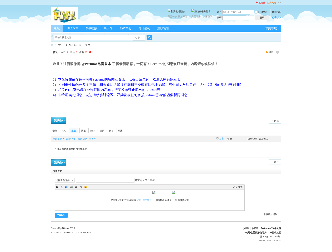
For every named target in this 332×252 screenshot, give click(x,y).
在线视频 (91, 28)
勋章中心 (125, 28)
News (92, 130)
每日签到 (144, 28)
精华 (85, 138)
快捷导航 (271, 28)
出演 (102, 130)
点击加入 (276, 17)
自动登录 (262, 12)
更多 (91, 138)
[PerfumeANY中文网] (64, 14)
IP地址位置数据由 (252, 232)
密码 (219, 17)
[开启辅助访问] (254, 2)
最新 (68, 138)
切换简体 (260, 2)
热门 (74, 138)
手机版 (255, 228)
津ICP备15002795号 (270, 236)
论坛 (57, 28)
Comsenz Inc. (69, 232)
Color (62, 187)
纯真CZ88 (267, 232)
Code (81, 187)
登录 (138, 200)
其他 (63, 130)
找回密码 (276, 12)
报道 (73, 130)
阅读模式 (72, 28)
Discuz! (66, 228)
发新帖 (58, 120)
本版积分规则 (270, 214)
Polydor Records (73, 44)
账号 (219, 12)
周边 (120, 130)
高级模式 (237, 187)
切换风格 (271, 2)
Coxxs (88, 232)
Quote (76, 187)
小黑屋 (245, 228)
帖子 (137, 37)
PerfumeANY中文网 (52, 45)
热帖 (80, 138)
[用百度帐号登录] (201, 11)
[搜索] (149, 37)
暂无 (87, 44)
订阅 (271, 52)
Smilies (86, 187)
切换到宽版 (279, 2)
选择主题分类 (63, 180)
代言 (111, 130)
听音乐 (108, 28)
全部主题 (57, 138)
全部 (54, 130)
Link (71, 187)
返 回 (276, 121)
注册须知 (163, 28)
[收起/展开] (277, 52)
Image (66, 187)
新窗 (221, 138)
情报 (83, 130)
